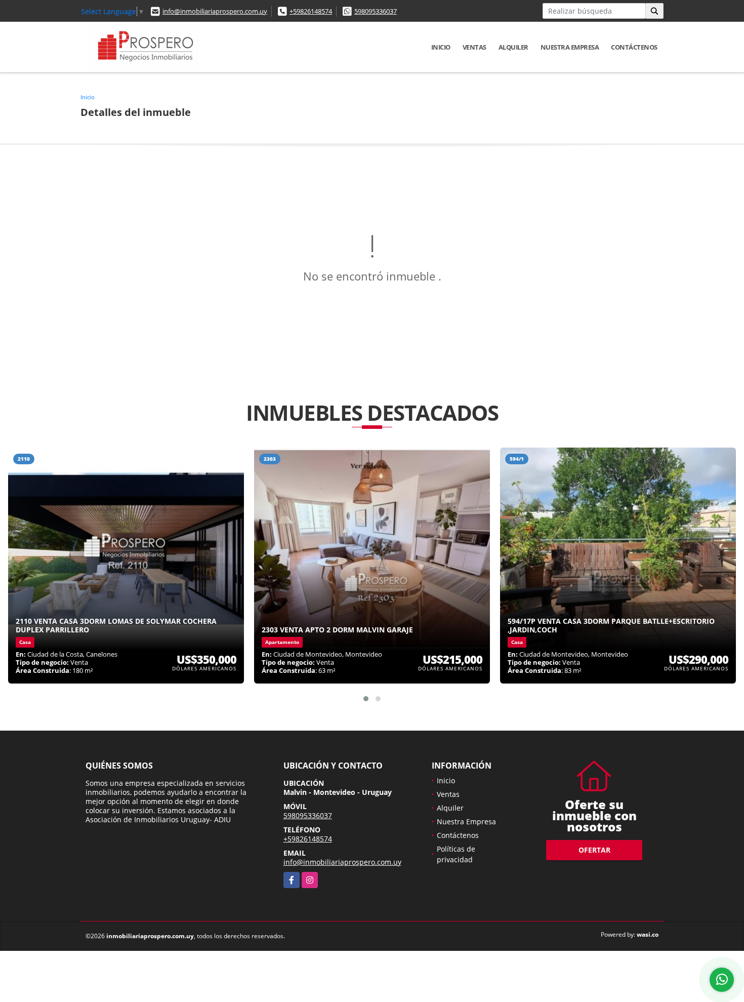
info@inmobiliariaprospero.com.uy (214, 11)
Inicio (440, 47)
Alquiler (513, 47)
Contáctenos (634, 47)
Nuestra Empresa (570, 47)
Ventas (474, 47)
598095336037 (375, 11)
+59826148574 (311, 11)
